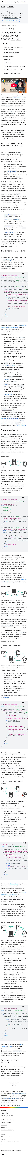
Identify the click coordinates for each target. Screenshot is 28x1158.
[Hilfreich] (11, 29)
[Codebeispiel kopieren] (25, 273)
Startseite (3, 25)
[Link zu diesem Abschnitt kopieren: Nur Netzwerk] (12, 587)
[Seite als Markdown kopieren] (17, 39)
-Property (10, 365)
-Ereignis (8, 260)
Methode (10, 418)
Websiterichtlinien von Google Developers (14, 1098)
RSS (2, 1144)
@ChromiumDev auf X (6, 1136)
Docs (3, 7)
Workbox (10, 7)
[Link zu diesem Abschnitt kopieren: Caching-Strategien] (19, 430)
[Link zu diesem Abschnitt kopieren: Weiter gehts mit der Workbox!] (10, 1062)
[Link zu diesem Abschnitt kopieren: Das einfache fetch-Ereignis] (2, 253)
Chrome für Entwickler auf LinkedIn (10, 1141)
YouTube (3, 1139)
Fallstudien (4, 1125)
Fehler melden (4, 1113)
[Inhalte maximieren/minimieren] (14, 44)
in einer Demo (14, 884)
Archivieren (4, 1127)
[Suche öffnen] (15, 2)
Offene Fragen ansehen (7, 1115)
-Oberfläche (18, 97)
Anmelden (23, 2)
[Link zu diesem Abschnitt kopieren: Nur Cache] (10, 457)
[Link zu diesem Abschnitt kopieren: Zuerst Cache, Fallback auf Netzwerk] (9, 648)
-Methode (21, 425)
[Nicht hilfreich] (14, 29)
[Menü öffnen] (2, 2)
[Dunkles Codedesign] (23, 273)
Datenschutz (17, 1150)
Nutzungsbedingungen (7, 1150)
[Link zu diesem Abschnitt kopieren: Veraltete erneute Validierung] (24, 923)
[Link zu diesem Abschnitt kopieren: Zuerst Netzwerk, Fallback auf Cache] (7, 784)
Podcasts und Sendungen (7, 1130)
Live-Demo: (5, 697)
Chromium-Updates (6, 1122)
